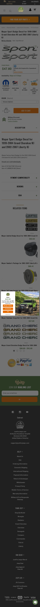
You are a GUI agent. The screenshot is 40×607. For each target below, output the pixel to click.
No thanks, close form (8, 314)
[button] (35, 602)
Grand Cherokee (8, 308)
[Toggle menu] (4, 10)
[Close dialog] (38, 292)
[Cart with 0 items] (35, 9)
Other (8, 311)
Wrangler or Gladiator (8, 305)
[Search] (10, 10)
